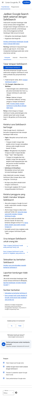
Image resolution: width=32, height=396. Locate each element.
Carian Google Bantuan (12, 2)
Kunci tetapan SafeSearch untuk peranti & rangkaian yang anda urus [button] (14, 252)
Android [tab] (15, 57)
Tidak (19, 326)
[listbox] (8, 393)
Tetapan (5, 358)
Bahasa (6, 390)
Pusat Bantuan (5, 7)
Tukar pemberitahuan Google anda (16, 378)
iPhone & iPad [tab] (23, 57)
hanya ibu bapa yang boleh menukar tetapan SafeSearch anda (16, 214)
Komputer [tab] (7, 57)
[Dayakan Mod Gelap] (16, 393)
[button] (3, 2)
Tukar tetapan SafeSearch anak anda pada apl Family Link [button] (13, 246)
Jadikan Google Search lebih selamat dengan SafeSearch (17, 368)
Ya (11, 326)
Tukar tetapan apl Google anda (15, 363)
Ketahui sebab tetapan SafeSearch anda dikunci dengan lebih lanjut (16, 106)
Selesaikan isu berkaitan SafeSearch (16, 293)
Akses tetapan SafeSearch (12, 67)
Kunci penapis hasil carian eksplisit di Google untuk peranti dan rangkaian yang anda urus (16, 298)
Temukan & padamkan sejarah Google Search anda (16, 373)
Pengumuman (15, 7)
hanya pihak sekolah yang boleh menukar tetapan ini (16, 225)
